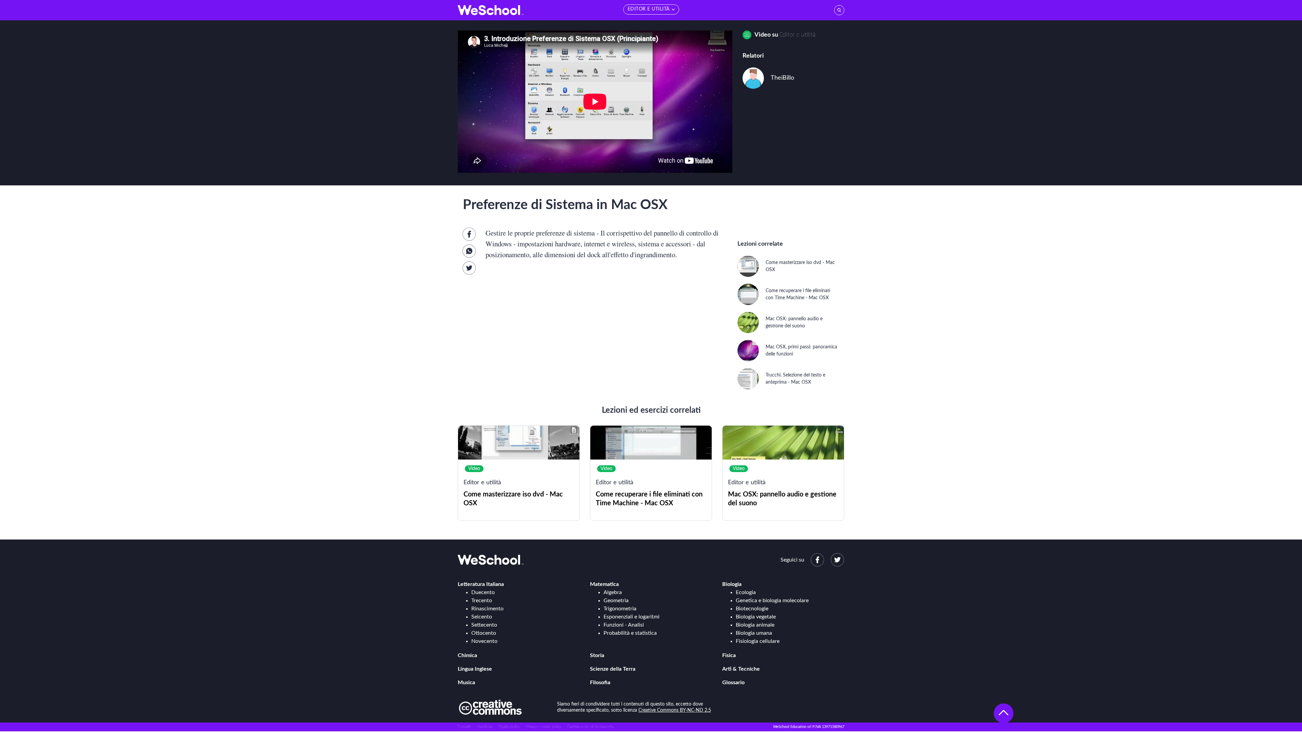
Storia (597, 655)
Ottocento (483, 633)
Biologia (732, 584)
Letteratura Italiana (481, 584)
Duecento (483, 592)
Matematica (604, 584)
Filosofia (600, 682)
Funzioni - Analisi (624, 625)
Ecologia (746, 592)
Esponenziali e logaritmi (631, 616)
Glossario (733, 682)
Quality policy (508, 727)
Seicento (481, 616)
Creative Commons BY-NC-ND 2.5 (674, 710)
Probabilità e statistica (630, 633)
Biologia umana (754, 633)
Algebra (613, 592)
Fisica (729, 655)
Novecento (484, 641)
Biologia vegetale (756, 616)
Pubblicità (484, 727)
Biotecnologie (752, 608)
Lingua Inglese (475, 669)
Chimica (467, 655)
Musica (466, 682)
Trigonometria (620, 608)
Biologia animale (755, 625)
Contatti (464, 727)
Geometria (616, 600)
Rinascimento (487, 608)
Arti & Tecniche (741, 669)
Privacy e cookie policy (543, 727)
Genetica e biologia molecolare (772, 600)
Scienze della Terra (612, 669)
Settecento (484, 625)
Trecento (481, 600)
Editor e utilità (798, 35)
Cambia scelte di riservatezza (590, 727)
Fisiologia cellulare (758, 641)
